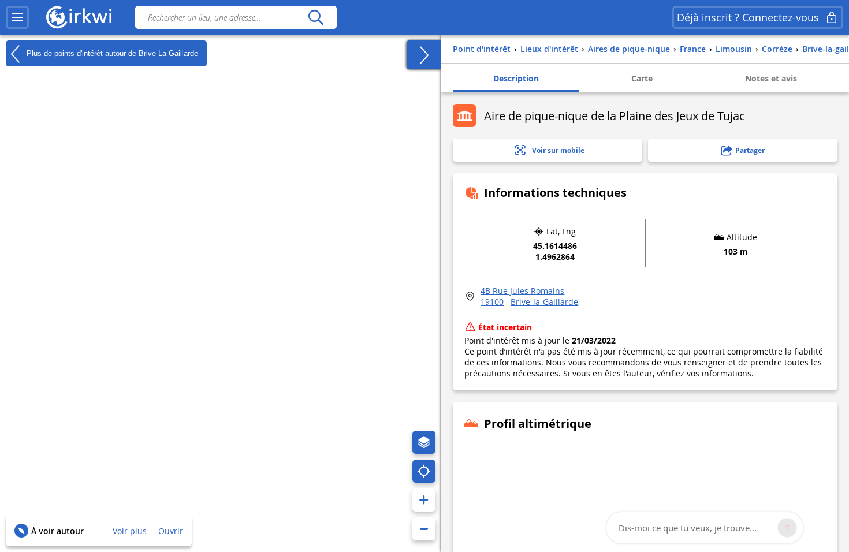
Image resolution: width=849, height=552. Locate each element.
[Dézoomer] (423, 528)
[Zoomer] (423, 500)
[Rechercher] (315, 17)
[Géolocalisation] (423, 471)
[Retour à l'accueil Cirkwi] (79, 17)
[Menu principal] (17, 17)
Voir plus (130, 530)
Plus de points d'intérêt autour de (111, 53)
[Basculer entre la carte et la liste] (424, 54)
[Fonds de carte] (423, 442)
